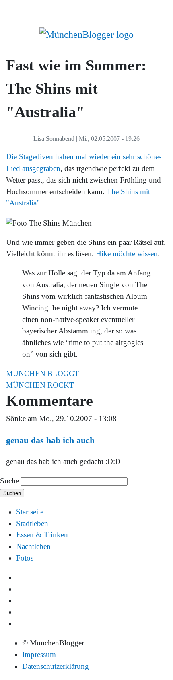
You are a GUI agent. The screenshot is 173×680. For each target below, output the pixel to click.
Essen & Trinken (42, 534)
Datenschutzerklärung (55, 666)
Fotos (24, 558)
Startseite (29, 511)
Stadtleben (32, 523)
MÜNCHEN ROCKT (40, 385)
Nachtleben (33, 546)
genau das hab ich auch (50, 440)
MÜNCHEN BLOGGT (42, 373)
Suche (9, 481)
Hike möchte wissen (127, 253)
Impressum (39, 654)
